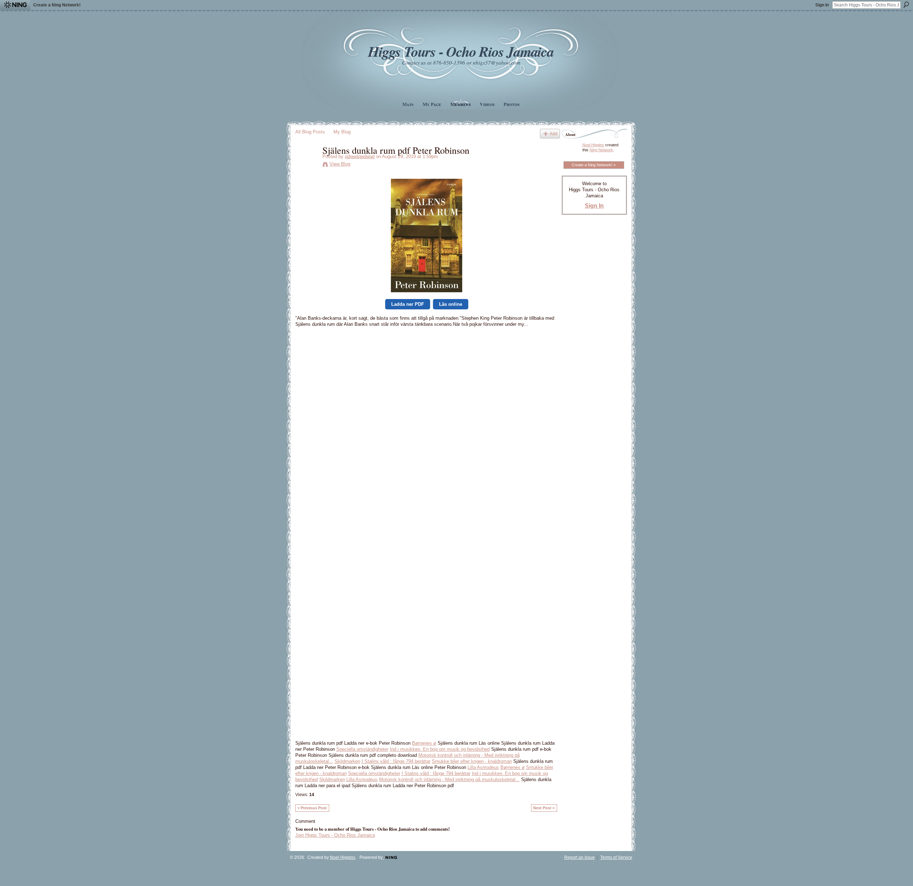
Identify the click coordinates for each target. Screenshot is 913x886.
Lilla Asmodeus (483, 767)
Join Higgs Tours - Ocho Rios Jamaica (335, 835)
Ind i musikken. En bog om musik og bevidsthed (440, 749)
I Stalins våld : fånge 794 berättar (396, 761)
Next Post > (544, 808)
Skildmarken (347, 761)
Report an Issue (579, 857)
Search (906, 4)
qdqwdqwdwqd (359, 156)
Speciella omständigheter (362, 749)
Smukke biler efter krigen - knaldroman (472, 761)
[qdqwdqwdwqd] (306, 165)
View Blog (340, 164)
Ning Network (601, 150)
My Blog (342, 132)
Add (553, 133)
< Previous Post (312, 808)
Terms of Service (616, 857)
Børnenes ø (424, 743)
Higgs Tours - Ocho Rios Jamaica (461, 51)
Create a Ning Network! (57, 4)
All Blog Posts (310, 132)
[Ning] (15, 5)
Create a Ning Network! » (594, 165)
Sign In (822, 4)
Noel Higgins (593, 145)
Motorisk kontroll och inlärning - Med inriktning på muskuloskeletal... (449, 779)
